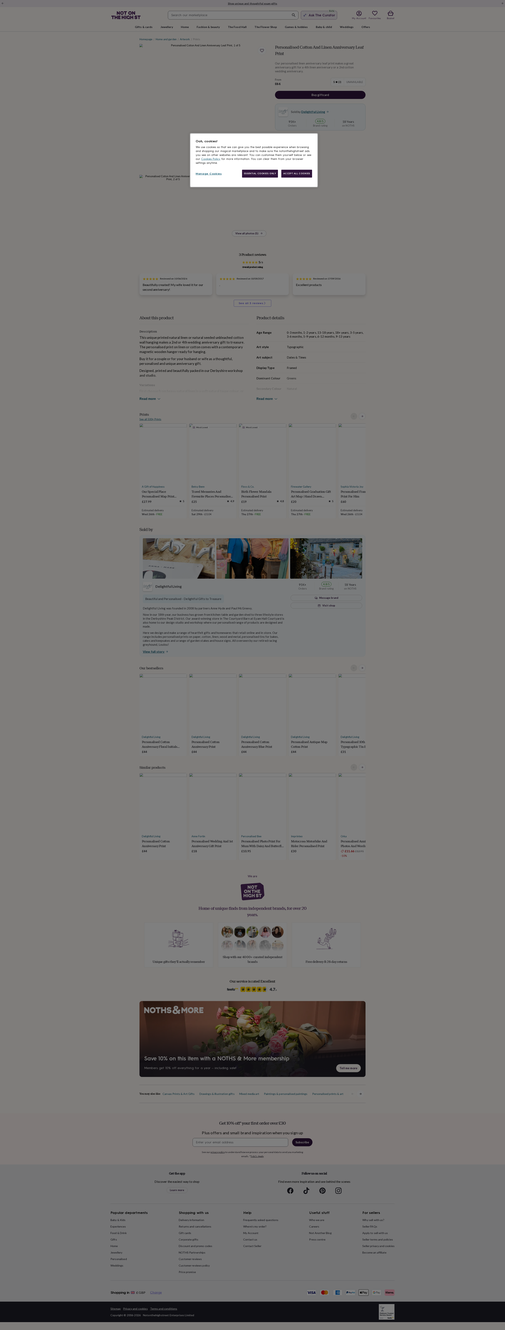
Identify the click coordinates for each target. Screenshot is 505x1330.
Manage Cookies (209, 173)
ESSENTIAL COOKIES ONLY (260, 173)
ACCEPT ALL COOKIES (296, 173)
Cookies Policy (210, 158)
